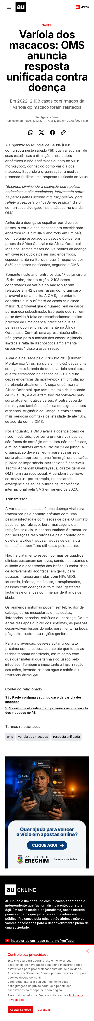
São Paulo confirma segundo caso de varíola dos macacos (43, 699)
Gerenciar (44, 1009)
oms (10, 736)
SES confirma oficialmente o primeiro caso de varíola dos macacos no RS (46, 710)
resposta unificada (66, 736)
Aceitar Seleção (20, 1009)
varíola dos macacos (33, 736)
